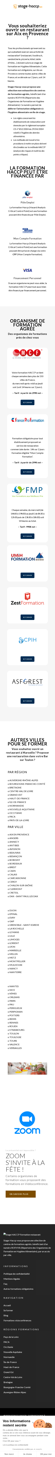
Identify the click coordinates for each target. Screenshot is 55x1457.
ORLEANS (14, 997)
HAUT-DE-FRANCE (19, 798)
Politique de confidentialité (17, 1273)
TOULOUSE (15, 1037)
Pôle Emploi (27, 202)
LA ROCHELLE (16, 928)
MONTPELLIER (17, 961)
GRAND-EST (15, 794)
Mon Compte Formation (28, 238)
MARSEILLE (15, 950)
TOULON (14, 1033)
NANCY (13, 968)
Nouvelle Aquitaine (13, 1352)
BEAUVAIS (14, 852)
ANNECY (14, 841)
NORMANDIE (16, 805)
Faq (5, 1283)
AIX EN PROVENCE (19, 834)
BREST (12, 867)
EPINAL (13, 914)
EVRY (12, 917)
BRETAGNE (15, 787)
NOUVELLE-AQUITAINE (22, 809)
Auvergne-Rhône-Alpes (15, 1392)
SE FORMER (27, 402)
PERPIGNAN (16, 1011)
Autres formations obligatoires (18, 1288)
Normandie (9, 1357)
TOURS (13, 1040)
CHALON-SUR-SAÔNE (21, 885)
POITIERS (14, 1015)
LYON (12, 946)
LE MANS (14, 932)
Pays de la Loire (11, 1337)
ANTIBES (14, 845)
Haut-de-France (11, 1367)
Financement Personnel (27, 278)
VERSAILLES (15, 1048)
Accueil (7, 1305)
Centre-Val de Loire (13, 1377)
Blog (6, 1315)
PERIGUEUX (15, 1008)
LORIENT (14, 943)
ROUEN (13, 1026)
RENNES (13, 1022)
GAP (11, 921)
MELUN (13, 954)
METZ (12, 957)
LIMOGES (14, 939)
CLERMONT (15, 889)
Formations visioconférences (17, 1320)
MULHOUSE (15, 965)
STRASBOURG (16, 1029)
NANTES (14, 986)
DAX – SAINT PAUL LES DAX (23, 896)
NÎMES (13, 993)
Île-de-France (10, 1362)
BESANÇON (15, 856)
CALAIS (13, 874)
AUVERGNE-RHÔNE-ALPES (23, 780)
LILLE (12, 935)
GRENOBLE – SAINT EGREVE (24, 925)
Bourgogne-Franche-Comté (17, 1387)
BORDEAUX (15, 863)
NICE (12, 990)
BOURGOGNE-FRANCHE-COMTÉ (27, 784)
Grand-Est (9, 1372)
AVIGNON (14, 849)
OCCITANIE (15, 813)
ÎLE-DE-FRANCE (17, 802)
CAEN (12, 870)
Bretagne (8, 1382)
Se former (8, 1310)
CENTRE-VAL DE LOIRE (21, 791)
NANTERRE (15, 972)
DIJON (12, 910)
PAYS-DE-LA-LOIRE (19, 820)
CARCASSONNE (17, 878)
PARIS (12, 1000)
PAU (11, 1004)
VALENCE (14, 1044)
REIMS (12, 1019)
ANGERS (13, 838)
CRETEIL (13, 892)
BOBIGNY (14, 860)
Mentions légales (12, 1278)
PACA (12, 816)
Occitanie (8, 1347)
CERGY (13, 881)
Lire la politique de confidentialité (15, 1445)
